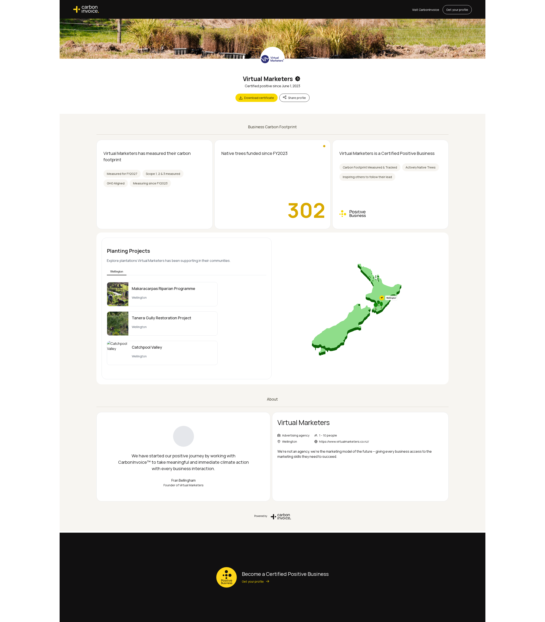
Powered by (260, 516)
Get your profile (457, 10)
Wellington (116, 271)
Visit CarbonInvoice (425, 10)
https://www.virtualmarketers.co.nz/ (344, 441)
